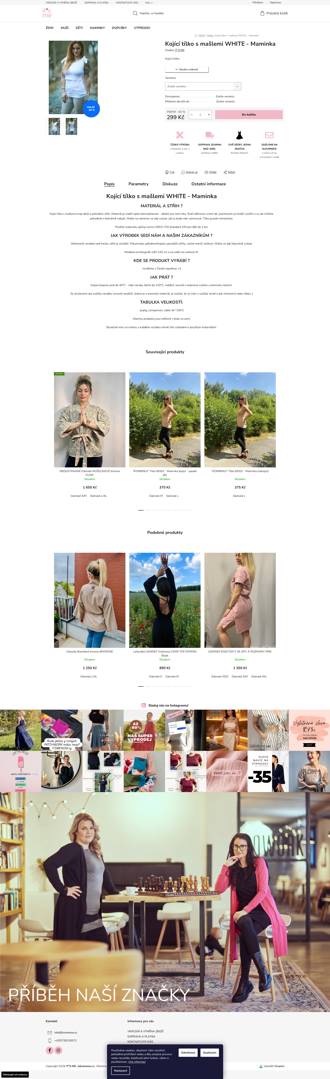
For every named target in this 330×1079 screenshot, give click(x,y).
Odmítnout (188, 1053)
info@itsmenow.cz (65, 1032)
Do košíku (249, 115)
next (281, 440)
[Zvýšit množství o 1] (209, 114)
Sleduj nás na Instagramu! (168, 705)
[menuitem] (49, 28)
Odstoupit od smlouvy (15, 1074)
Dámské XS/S (219, 676)
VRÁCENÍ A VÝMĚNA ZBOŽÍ (61, 2)
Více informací (137, 1062)
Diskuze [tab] (170, 184)
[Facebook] (50, 1050)
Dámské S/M (79, 496)
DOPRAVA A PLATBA (96, 2)
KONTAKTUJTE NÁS (127, 2)
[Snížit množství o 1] (191, 114)
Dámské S (155, 676)
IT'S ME (179, 50)
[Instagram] (58, 1050)
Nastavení (120, 1071)
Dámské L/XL (98, 496)
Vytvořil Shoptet (274, 1066)
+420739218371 (65, 1040)
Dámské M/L (259, 676)
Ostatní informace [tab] (208, 184)
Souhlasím (209, 1053)
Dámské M (156, 496)
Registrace (275, 2)
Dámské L (172, 496)
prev (48, 440)
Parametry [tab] (139, 184)
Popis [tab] (109, 184)
